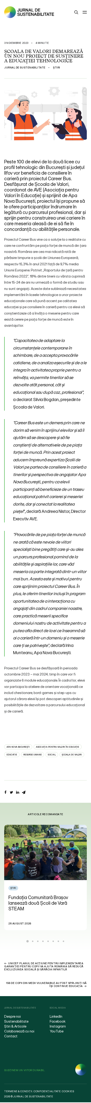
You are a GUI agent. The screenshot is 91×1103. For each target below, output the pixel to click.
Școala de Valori (72, 754)
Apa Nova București (18, 746)
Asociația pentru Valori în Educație (57, 746)
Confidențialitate (47, 1091)
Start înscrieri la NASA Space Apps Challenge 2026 (50, 900)
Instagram (58, 1026)
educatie (12, 754)
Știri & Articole (15, 1026)
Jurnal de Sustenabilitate (25, 67)
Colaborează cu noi (19, 1031)
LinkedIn (56, 1016)
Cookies (68, 1091)
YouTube (56, 1031)
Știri (56, 67)
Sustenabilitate (16, 1021)
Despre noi (12, 1016)
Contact (11, 1036)
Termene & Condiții (18, 1091)
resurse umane (32, 754)
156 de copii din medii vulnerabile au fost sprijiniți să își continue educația (46, 984)
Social (52, 754)
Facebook (58, 1021)
